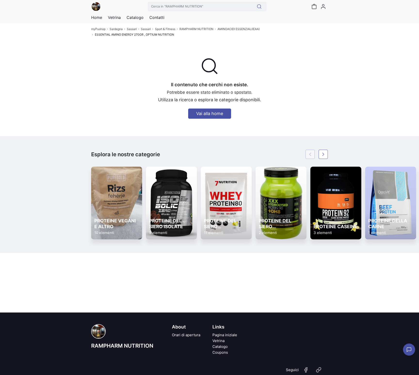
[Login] (323, 6)
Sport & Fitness (165, 29)
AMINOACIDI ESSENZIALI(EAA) (239, 29)
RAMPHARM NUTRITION (196, 29)
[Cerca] (259, 6)
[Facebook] (306, 371)
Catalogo (135, 17)
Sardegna (116, 29)
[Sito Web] (318, 371)
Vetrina (218, 340)
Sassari (132, 29)
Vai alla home (209, 113)
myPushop (98, 29)
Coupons (220, 352)
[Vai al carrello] (314, 6)
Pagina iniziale (224, 335)
